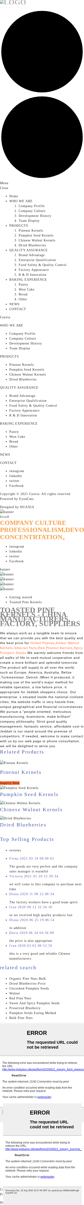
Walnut (14, 993)
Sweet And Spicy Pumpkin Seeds (34, 1003)
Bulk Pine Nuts (21, 1018)
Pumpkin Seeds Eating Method (32, 1013)
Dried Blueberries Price (27, 983)
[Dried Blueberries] (15, 818)
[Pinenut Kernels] (42, 762)
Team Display (29, 220)
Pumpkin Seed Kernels (36, 235)
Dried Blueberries (32, 245)
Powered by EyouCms (17, 499)
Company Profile (32, 206)
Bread (23, 294)
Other (23, 299)
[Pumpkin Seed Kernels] (19, 788)
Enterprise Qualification (37, 260)
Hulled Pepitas (42, 643)
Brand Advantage (32, 255)
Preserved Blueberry (25, 1008)
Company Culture (32, 211)
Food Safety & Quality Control (42, 265)
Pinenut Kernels (31, 230)
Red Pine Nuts (20, 998)
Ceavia (5, 317)
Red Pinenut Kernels (55, 648)
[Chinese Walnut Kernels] (20, 803)
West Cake (27, 289)
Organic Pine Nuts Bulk (27, 978)
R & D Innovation (32, 274)
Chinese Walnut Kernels (37, 240)
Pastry (23, 284)
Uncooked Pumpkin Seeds (29, 988)
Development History (35, 216)
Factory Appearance (34, 270)
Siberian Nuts (25, 648)
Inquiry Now (10, 783)
